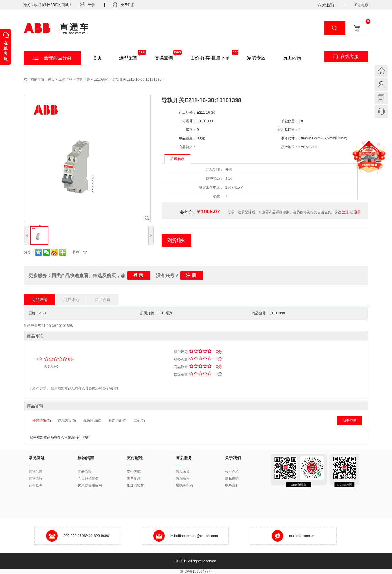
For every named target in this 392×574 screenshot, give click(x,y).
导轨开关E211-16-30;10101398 (137, 79)
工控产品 (65, 79)
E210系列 (101, 79)
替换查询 (164, 57)
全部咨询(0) (42, 421)
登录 (91, 5)
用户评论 (71, 299)
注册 (345, 212)
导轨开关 (83, 79)
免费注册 (128, 5)
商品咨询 (103, 299)
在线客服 (349, 56)
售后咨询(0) (117, 421)
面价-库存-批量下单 (210, 57)
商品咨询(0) (67, 421)
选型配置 (128, 57)
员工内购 (292, 57)
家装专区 (256, 57)
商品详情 (40, 299)
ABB (42, 313)
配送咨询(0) (92, 421)
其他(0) (139, 421)
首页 (97, 57)
